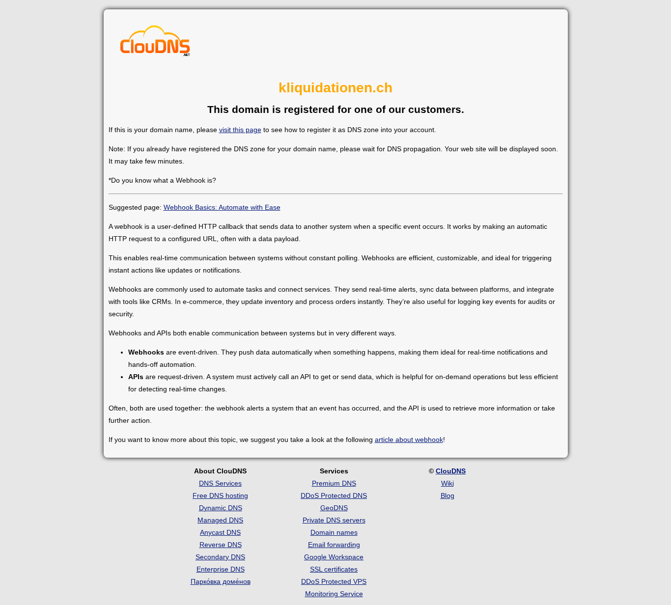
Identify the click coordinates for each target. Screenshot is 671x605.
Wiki (447, 483)
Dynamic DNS (220, 508)
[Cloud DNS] (155, 43)
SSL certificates (334, 569)
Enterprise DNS (220, 569)
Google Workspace (333, 557)
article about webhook (409, 439)
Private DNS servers (334, 520)
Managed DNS (220, 520)
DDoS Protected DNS (334, 495)
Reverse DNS (220, 545)
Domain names (334, 532)
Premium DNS (334, 483)
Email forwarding (334, 545)
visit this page (240, 130)
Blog (447, 495)
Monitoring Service (334, 594)
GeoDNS (334, 508)
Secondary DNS (220, 557)
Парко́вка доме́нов (221, 581)
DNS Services (220, 483)
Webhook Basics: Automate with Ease (222, 207)
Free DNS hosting (220, 495)
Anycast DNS (220, 532)
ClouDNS (451, 471)
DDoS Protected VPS (333, 581)
